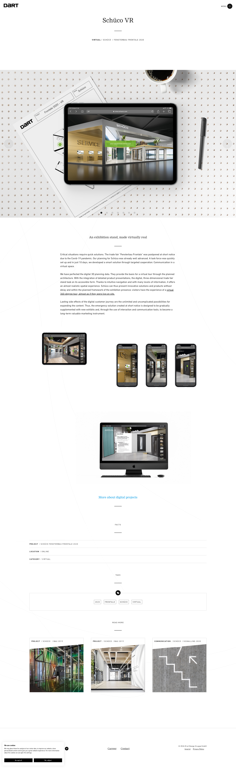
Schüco (124, 602)
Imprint (188, 749)
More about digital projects (118, 497)
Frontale (110, 602)
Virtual (137, 602)
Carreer (112, 748)
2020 (97, 602)
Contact (125, 748)
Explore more (38, 688)
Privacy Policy (198, 749)
